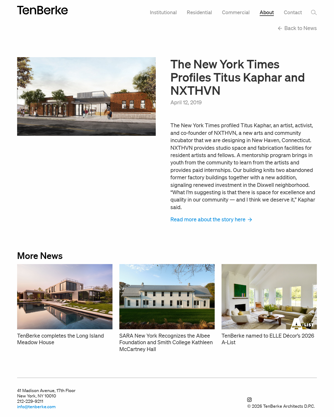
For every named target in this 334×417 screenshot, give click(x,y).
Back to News (300, 28)
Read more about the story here (208, 219)
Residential (199, 12)
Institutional (163, 12)
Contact (293, 12)
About (267, 12)
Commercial (236, 12)
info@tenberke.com (36, 406)
